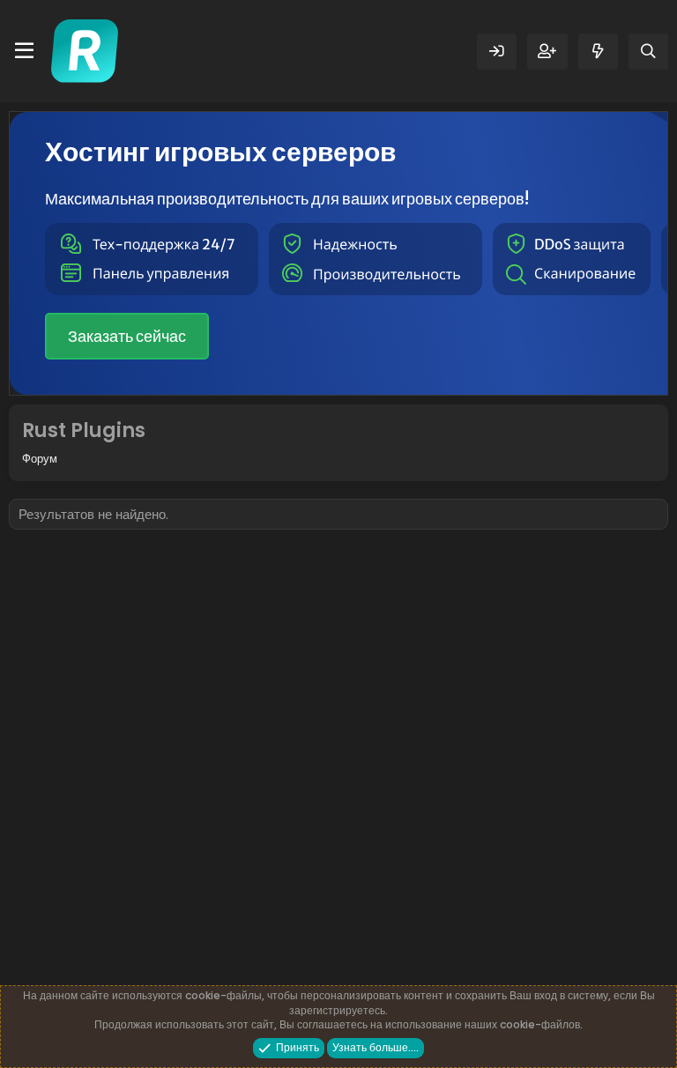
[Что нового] (598, 51)
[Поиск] (648, 51)
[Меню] (24, 51)
